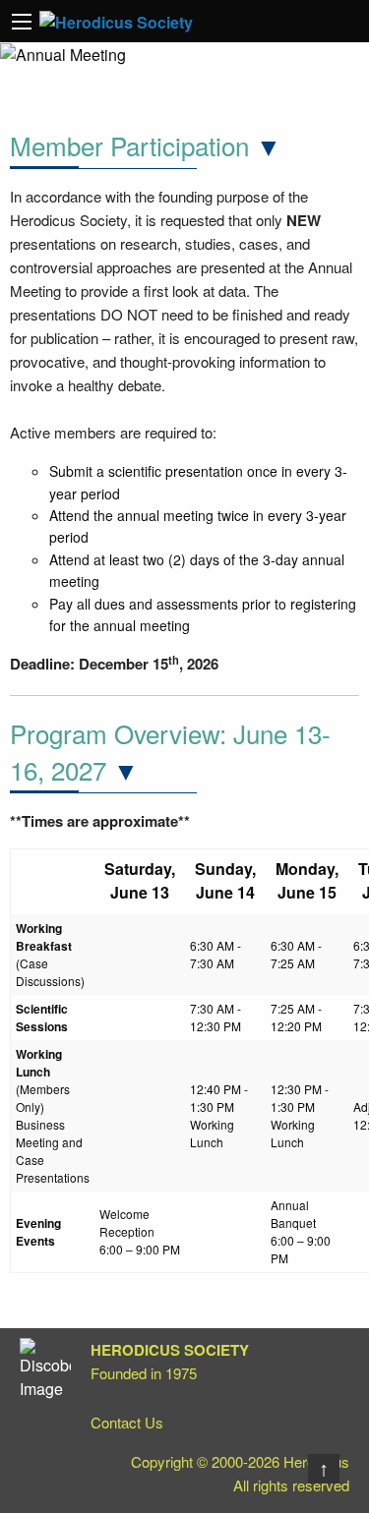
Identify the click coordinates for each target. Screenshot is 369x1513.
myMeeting (292, 85)
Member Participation (129, 145)
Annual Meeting (92, 85)
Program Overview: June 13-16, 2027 (170, 750)
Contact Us (127, 1422)
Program (199, 85)
